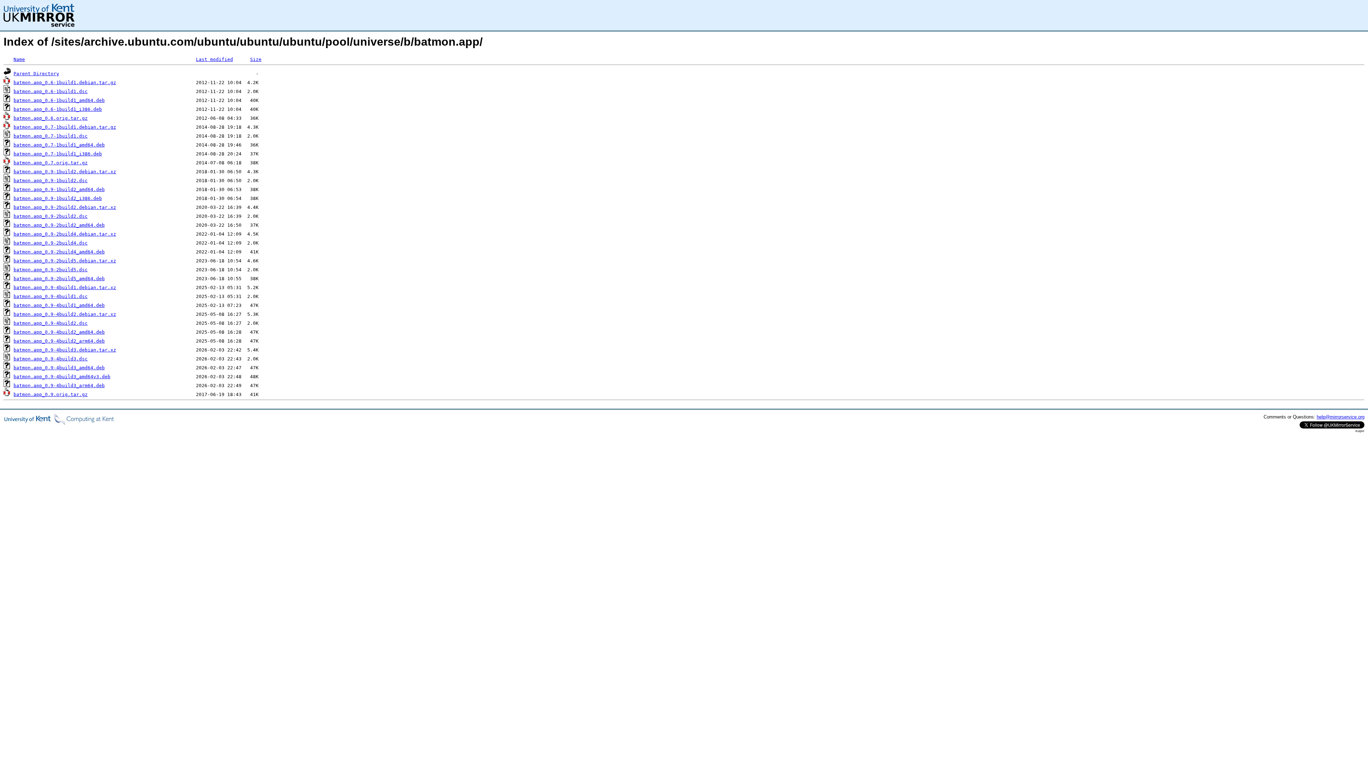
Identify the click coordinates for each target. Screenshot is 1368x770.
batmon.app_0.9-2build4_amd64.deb (59, 252)
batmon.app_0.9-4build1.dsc (51, 296)
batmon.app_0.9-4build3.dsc (51, 358)
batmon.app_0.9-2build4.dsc (51, 243)
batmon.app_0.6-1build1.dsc (51, 91)
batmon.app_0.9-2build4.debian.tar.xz (65, 234)
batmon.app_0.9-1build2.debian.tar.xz (65, 171)
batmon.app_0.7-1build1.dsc (51, 136)
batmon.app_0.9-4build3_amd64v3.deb (62, 376)
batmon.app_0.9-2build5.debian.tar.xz (65, 260)
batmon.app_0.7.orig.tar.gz (51, 162)
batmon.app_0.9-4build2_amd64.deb (59, 332)
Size (255, 59)
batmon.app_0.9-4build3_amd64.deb (59, 367)
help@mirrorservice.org (1340, 417)
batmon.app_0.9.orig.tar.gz (51, 394)
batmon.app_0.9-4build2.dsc (51, 323)
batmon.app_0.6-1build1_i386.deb (58, 109)
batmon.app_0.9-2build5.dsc (51, 269)
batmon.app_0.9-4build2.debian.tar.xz (65, 314)
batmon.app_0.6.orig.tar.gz (51, 118)
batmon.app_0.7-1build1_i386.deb (58, 153)
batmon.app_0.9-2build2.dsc (51, 216)
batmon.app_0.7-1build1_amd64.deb (59, 145)
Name (19, 59)
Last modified (214, 59)
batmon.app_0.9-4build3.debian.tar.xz (65, 350)
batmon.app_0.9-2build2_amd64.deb (59, 225)
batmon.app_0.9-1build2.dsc (51, 180)
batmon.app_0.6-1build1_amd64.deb (59, 100)
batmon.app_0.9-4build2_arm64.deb (59, 341)
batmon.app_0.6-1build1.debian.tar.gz (65, 82)
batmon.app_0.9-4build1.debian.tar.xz (65, 287)
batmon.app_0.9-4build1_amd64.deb (59, 305)
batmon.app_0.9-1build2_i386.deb (58, 198)
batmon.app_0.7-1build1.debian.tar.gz (65, 127)
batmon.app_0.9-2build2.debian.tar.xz (65, 207)
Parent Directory (36, 73)
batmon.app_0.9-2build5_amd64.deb (59, 278)
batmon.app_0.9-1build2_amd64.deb (59, 189)
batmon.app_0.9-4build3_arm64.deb (59, 385)
